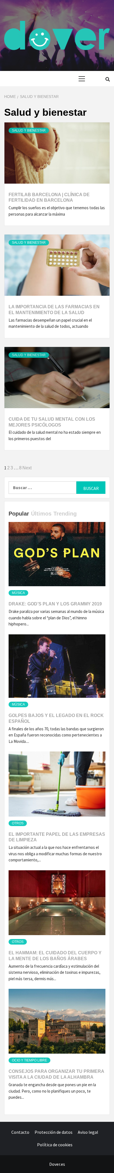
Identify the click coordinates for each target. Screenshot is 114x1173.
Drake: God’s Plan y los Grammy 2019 (55, 604)
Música (18, 593)
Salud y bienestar (29, 130)
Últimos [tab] (41, 514)
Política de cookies (54, 1144)
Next (27, 467)
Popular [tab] (19, 514)
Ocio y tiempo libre (29, 1060)
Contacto (20, 1132)
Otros (18, 823)
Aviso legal (88, 1132)
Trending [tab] (65, 514)
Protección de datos (53, 1132)
